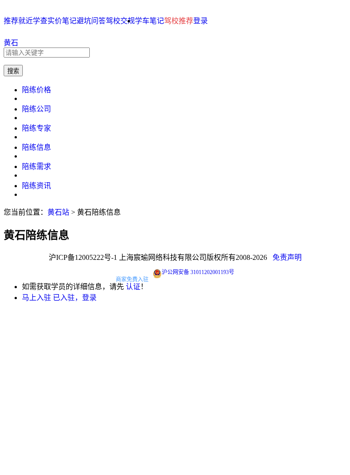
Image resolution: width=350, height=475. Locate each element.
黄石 (11, 43)
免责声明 (287, 257)
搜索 (13, 71)
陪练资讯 (36, 186)
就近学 (29, 21)
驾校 (113, 21)
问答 (98, 21)
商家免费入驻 (132, 279)
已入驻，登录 (75, 297)
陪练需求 (36, 166)
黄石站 (58, 212)
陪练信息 (36, 147)
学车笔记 (149, 21)
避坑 (84, 21)
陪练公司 (36, 109)
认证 (133, 286)
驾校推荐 (178, 21)
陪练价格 (36, 90)
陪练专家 (36, 128)
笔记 (69, 21)
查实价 (51, 21)
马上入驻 (36, 297)
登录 (200, 21)
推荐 (11, 21)
